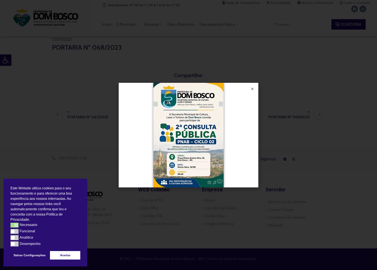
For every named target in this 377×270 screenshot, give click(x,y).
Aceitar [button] (65, 255)
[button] (31, 220)
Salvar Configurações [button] (30, 255)
